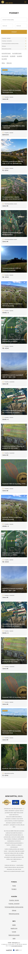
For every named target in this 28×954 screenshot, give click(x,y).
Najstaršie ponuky (17, 53)
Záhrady (14, 910)
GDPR (14, 938)
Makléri (14, 925)
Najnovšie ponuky (6, 53)
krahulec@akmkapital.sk (16, 946)
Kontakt (14, 931)
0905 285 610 (9, 3)
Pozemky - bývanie (14, 900)
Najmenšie (19, 56)
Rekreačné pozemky (14, 913)
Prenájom (9, 63)
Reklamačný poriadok (14, 935)
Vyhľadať (14, 32)
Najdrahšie (12, 56)
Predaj (3, 63)
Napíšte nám (14, 928)
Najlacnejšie (5, 56)
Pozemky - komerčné (14, 903)
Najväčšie (4, 59)
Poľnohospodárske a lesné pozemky (14, 907)
